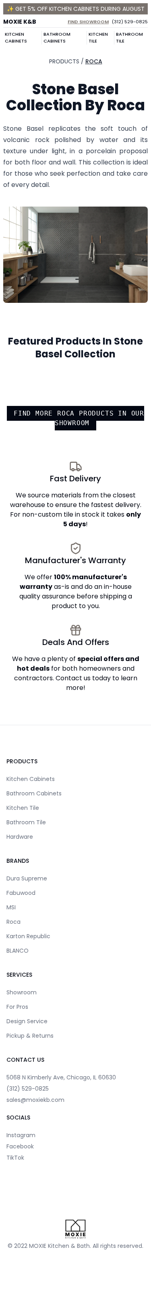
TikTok (15, 1158)
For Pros (17, 1007)
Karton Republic (28, 936)
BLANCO (17, 951)
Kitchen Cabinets (16, 37)
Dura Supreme (26, 878)
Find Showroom (88, 21)
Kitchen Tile (98, 37)
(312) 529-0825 (130, 21)
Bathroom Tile (129, 37)
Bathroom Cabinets (56, 37)
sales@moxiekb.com (35, 1100)
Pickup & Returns (30, 1036)
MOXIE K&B (19, 22)
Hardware (19, 837)
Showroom (21, 992)
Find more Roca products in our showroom (79, 418)
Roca (93, 61)
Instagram (20, 1135)
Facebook (20, 1146)
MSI (11, 907)
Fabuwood (20, 893)
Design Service (27, 1021)
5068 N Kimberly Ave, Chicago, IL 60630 (61, 1077)
